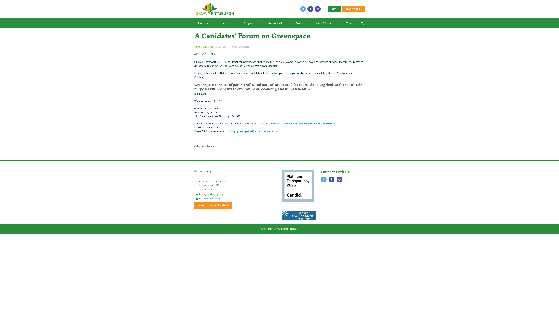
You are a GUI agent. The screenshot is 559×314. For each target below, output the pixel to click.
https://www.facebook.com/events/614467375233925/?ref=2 (301, 123)
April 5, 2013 (200, 53)
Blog (205, 46)
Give (334, 9)
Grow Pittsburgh (269, 228)
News (212, 46)
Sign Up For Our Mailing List (212, 205)
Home (197, 46)
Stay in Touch (353, 9)
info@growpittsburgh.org (211, 194)
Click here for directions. (210, 198)
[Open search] (362, 23)
